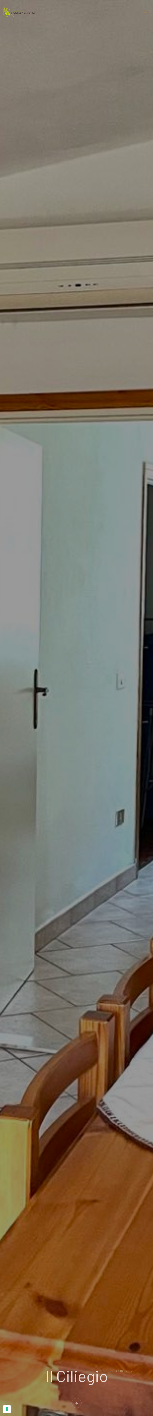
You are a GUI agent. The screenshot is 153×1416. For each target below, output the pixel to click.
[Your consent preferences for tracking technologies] (7, 1409)
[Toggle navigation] (145, 13)
